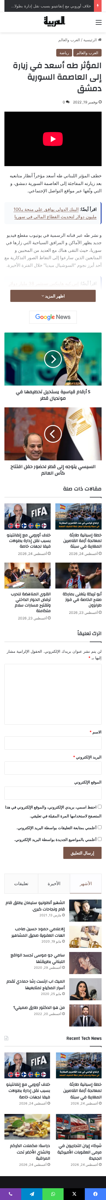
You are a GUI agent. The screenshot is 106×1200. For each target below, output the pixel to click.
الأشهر (86, 883)
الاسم (96, 732)
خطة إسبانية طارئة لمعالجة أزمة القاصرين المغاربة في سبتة (82, 540)
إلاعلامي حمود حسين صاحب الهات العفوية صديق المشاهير (38, 932)
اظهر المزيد (54, 295)
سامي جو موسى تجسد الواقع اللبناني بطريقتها (38, 958)
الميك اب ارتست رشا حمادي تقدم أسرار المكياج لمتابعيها (35, 985)
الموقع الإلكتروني (88, 782)
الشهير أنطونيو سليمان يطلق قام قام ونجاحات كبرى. (35, 906)
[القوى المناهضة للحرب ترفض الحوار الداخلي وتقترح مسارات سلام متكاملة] (27, 576)
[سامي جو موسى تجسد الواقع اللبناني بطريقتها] (85, 963)
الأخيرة (54, 883)
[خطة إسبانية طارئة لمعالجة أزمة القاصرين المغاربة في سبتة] (78, 516)
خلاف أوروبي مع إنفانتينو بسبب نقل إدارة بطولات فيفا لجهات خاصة (29, 540)
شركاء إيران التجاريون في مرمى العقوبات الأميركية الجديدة (79, 1152)
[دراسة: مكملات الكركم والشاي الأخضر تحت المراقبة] (27, 1127)
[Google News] (53, 317)
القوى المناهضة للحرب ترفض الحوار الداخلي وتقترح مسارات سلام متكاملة (31, 602)
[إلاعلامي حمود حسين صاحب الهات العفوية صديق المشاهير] (85, 937)
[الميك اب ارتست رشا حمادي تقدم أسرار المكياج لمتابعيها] (85, 989)
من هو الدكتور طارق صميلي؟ (39, 1007)
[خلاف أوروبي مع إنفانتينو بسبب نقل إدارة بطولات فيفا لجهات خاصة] (27, 516)
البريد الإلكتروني (87, 757)
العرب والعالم (69, 39)
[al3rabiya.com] (53, 22)
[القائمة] (99, 24)
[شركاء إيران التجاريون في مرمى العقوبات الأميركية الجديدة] (79, 1127)
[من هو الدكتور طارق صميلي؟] (85, 1015)
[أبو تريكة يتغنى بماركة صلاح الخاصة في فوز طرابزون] (78, 576)
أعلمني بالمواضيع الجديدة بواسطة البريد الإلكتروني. (55, 839)
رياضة (64, 52)
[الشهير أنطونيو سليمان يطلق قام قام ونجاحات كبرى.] (85, 911)
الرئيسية (90, 39)
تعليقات (21, 883)
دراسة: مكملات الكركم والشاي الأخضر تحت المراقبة (30, 1152)
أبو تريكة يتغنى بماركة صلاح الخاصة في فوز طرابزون (82, 599)
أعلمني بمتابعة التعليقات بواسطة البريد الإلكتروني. (56, 827)
